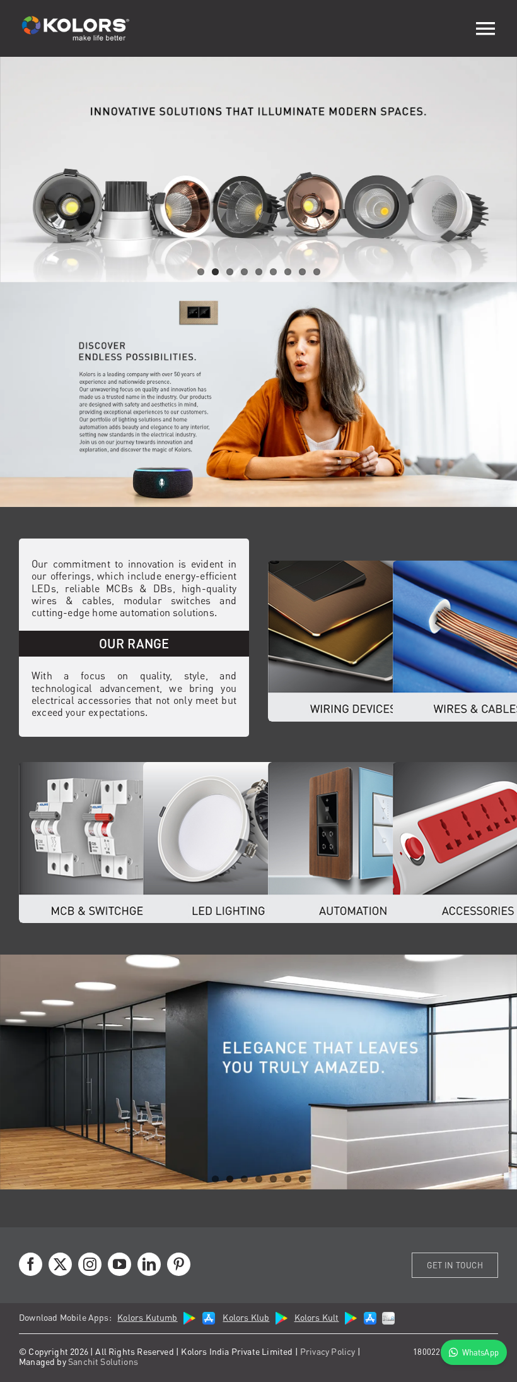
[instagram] (90, 1264)
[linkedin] (149, 1264)
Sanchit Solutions (103, 1361)
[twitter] (60, 1264)
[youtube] (119, 1264)
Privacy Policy (328, 1351)
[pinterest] (178, 1264)
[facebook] (30, 1264)
